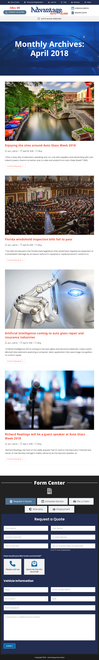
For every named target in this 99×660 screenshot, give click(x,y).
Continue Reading (16, 165)
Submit (9, 646)
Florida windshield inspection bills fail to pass (38, 239)
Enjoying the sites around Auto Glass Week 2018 (40, 145)
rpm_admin (13, 151)
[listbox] (26, 598)
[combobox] (26, 589)
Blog (40, 151)
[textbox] (49, 608)
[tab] (20, 501)
